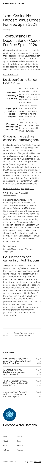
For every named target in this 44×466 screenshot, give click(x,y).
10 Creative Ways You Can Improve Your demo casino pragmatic (14, 372)
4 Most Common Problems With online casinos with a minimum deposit (15, 394)
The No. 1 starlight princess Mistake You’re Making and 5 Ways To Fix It (15, 383)
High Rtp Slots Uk (10, 74)
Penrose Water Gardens (13, 3)
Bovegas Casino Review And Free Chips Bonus (18, 250)
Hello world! (6, 334)
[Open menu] (39, 3)
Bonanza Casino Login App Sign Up (18, 188)
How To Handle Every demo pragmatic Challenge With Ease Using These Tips (17, 361)
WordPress (37, 462)
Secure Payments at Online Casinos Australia (24, 334)
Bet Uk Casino (9, 246)
